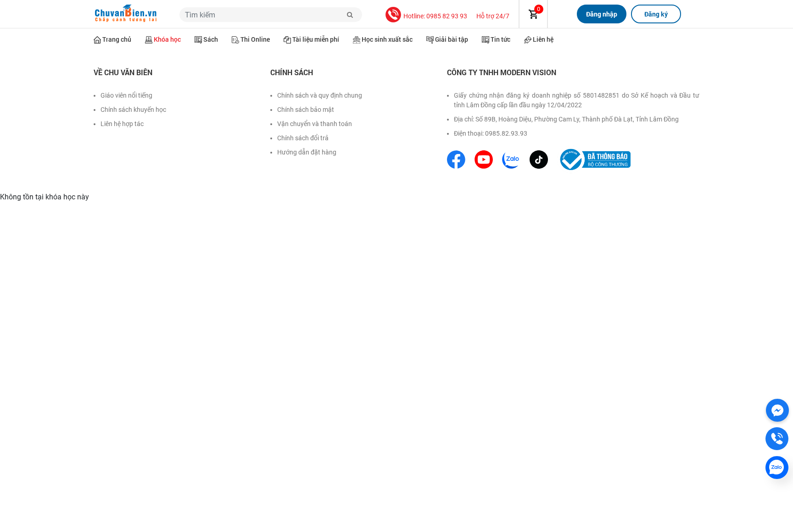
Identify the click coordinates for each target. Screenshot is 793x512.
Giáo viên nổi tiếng (126, 95)
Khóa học (167, 39)
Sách (210, 39)
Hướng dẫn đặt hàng (306, 152)
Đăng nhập (601, 14)
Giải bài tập (451, 39)
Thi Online (255, 39)
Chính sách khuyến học (133, 109)
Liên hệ (543, 39)
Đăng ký (656, 14)
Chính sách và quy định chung (319, 95)
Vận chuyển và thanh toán (314, 123)
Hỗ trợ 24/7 (492, 16)
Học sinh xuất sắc (387, 39)
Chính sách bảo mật (305, 109)
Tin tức (500, 39)
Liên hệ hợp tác (122, 123)
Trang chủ (116, 39)
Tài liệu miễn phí (315, 39)
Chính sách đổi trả (303, 138)
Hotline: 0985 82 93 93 (435, 16)
